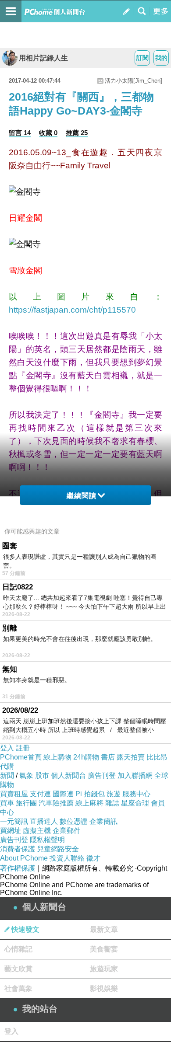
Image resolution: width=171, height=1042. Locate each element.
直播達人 (44, 821)
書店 (108, 757)
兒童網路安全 (58, 849)
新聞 (7, 775)
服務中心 (136, 794)
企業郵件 (67, 830)
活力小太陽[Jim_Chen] (133, 80)
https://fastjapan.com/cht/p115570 (72, 309)
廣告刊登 (102, 775)
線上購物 (57, 757)
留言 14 (20, 132)
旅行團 (26, 803)
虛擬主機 (37, 830)
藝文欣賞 (18, 968)
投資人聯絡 (67, 858)
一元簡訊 (14, 821)
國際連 (63, 794)
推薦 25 (77, 132)
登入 (7, 748)
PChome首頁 (21, 757)
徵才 (93, 858)
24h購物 (86, 757)
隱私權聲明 (47, 839)
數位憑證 (74, 821)
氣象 (26, 775)
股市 (42, 775)
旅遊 (114, 794)
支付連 (40, 794)
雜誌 (112, 803)
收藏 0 (48, 132)
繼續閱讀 (81, 495)
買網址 (10, 830)
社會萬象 (18, 988)
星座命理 (135, 803)
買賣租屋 (14, 794)
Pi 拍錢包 (90, 794)
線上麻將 (89, 803)
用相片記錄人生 (43, 58)
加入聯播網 (135, 775)
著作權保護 (17, 868)
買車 (7, 803)
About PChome (24, 858)
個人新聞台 (68, 775)
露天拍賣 (131, 757)
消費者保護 (17, 849)
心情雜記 (18, 949)
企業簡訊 (103, 821)
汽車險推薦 (56, 803)
